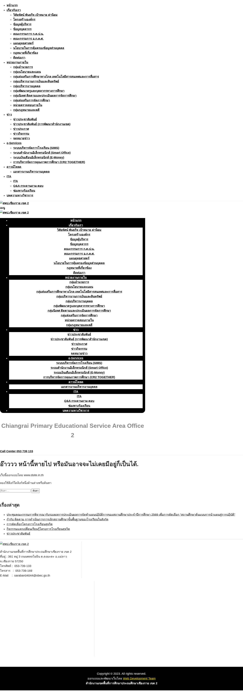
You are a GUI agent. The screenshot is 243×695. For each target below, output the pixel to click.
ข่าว (9, 114)
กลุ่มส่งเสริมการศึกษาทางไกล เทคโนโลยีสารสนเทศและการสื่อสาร (56, 76)
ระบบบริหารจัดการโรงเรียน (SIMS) (36, 148)
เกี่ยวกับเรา (14, 10)
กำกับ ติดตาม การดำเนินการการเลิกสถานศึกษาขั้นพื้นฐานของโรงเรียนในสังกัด (57, 519)
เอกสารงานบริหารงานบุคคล (31, 171)
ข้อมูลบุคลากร (22, 29)
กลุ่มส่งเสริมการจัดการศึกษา (31, 100)
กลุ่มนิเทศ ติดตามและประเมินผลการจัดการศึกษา (45, 95)
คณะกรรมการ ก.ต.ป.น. (28, 33)
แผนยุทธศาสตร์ (23, 43)
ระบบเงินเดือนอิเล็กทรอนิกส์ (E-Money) (38, 157)
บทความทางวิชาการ (20, 195)
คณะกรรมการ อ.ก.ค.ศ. (28, 38)
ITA (9, 176)
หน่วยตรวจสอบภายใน (27, 105)
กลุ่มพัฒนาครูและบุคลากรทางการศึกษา (38, 90)
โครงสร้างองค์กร (24, 19)
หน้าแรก (12, 5)
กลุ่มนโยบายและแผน (27, 71)
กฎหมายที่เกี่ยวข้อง (25, 52)
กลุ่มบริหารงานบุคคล (26, 86)
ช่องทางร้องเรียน (24, 190)
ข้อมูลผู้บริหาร (22, 24)
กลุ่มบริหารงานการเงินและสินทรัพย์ (36, 81)
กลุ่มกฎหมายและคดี (26, 110)
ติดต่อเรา (19, 57)
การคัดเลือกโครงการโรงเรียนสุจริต (30, 524)
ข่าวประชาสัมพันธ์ (25, 119)
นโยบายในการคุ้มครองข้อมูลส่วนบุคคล (38, 48)
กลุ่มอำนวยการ (23, 67)
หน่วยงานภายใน (17, 62)
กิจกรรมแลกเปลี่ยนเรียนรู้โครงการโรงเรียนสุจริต (38, 529)
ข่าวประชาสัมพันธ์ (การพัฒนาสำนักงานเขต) (41, 124)
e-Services (14, 143)
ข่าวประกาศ (21, 129)
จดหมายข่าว (21, 138)
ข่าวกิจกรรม (21, 133)
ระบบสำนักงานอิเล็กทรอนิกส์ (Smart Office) (42, 152)
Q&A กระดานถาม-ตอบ (28, 185)
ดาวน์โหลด (14, 167)
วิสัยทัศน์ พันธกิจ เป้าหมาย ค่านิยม (35, 15)
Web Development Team (139, 678)
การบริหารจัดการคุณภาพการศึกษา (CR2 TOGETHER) (49, 162)
